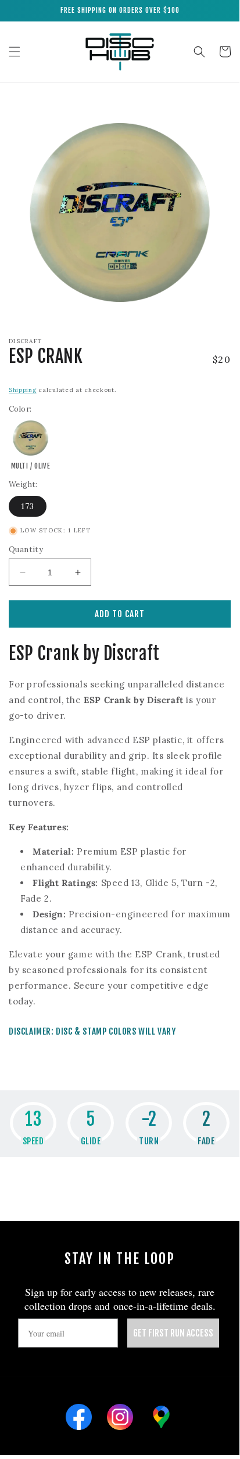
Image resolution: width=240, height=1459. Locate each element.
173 (27, 506)
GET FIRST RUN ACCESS (173, 1333)
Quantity (26, 549)
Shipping (23, 390)
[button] (14, 51)
